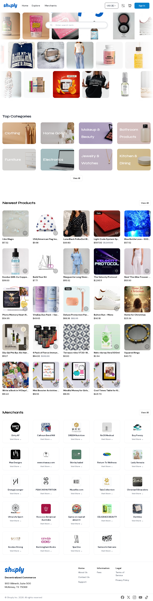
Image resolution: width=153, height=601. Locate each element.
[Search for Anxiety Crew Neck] (104, 94)
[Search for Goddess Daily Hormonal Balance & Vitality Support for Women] (120, 64)
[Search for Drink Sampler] (45, 94)
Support (82, 582)
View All (76, 178)
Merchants (51, 5)
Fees (99, 572)
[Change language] (123, 5)
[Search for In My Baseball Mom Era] (32, 64)
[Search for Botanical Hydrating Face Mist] (133, 94)
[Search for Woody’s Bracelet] (61, 64)
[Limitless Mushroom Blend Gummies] (65, 84)
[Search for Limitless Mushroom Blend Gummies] (75, 94)
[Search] (51, 25)
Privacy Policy (122, 580)
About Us (82, 572)
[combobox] (111, 6)
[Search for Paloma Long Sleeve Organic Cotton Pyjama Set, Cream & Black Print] (16, 94)
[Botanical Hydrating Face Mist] (124, 84)
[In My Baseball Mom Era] (22, 55)
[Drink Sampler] (36, 84)
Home (25, 5)
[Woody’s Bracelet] (51, 55)
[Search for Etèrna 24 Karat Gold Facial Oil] (149, 64)
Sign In (142, 5)
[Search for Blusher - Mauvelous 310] (132, 35)
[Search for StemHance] (15, 35)
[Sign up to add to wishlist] (25, 233)
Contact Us (83, 577)
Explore (36, 5)
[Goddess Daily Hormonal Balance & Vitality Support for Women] (110, 55)
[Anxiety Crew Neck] (94, 84)
